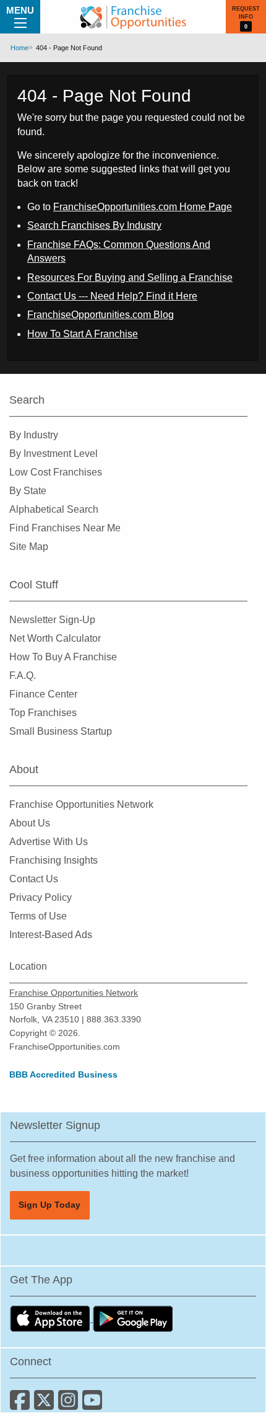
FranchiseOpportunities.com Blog (100, 314)
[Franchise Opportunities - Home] (133, 16)
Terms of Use (38, 916)
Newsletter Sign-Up (52, 619)
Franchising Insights (53, 860)
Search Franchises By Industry (94, 225)
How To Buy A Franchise (63, 657)
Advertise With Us (48, 841)
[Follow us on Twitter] (46, 1404)
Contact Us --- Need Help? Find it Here (112, 296)
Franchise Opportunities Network (81, 804)
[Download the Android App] (133, 1318)
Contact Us (33, 879)
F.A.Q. (22, 675)
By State (27, 490)
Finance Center (43, 694)
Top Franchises (43, 712)
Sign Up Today (49, 1205)
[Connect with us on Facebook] (22, 1404)
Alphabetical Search (53, 509)
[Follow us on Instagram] (70, 1404)
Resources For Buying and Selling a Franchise (130, 277)
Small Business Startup (60, 731)
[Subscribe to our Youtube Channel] (93, 1404)
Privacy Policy (40, 897)
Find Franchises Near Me (65, 528)
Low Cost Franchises (55, 472)
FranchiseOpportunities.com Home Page (142, 207)
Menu (20, 10)
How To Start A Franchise (82, 334)
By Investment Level (53, 453)
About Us (29, 823)
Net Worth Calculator (55, 638)
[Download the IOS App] (51, 1318)
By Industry (33, 435)
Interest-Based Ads (50, 934)
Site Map (28, 546)
